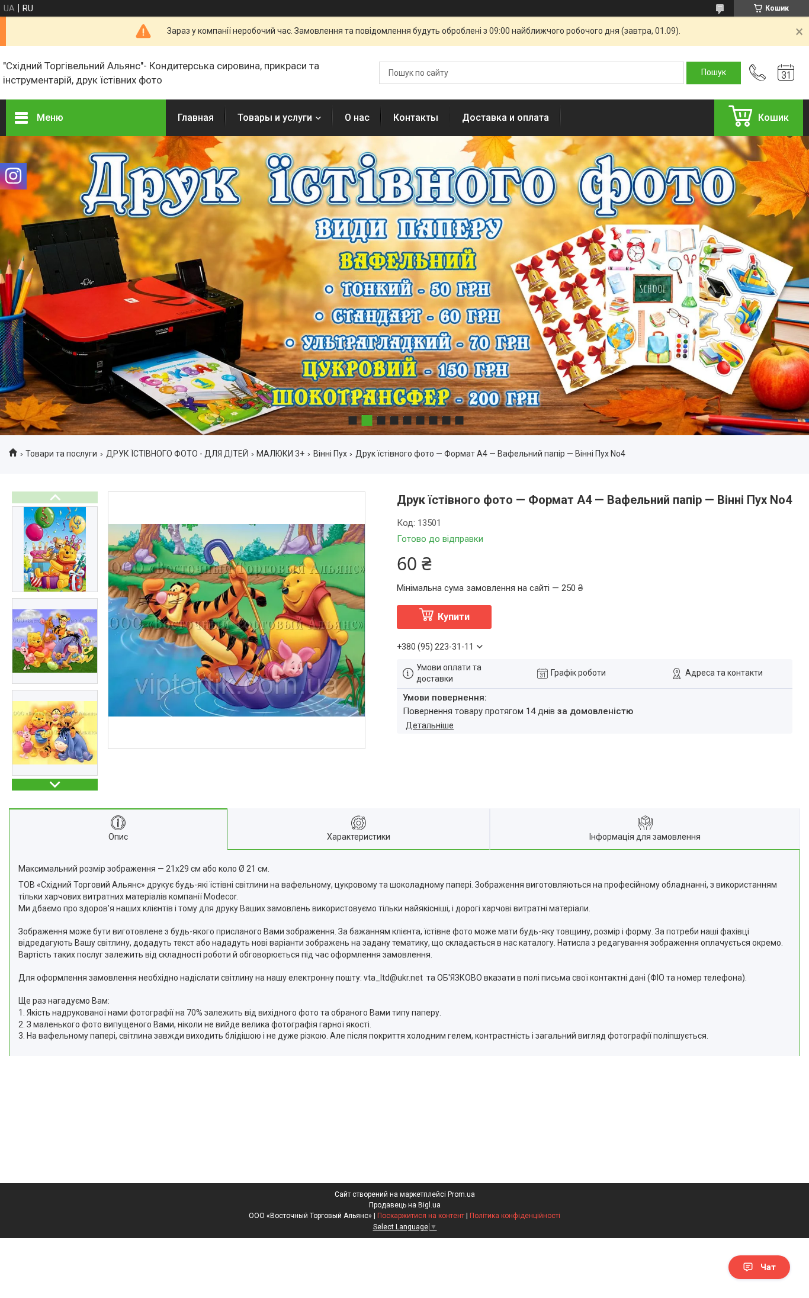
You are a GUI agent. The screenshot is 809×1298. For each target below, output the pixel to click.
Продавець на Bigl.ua (405, 1205)
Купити (454, 616)
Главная (196, 117)
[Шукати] (713, 73)
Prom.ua (461, 1194)
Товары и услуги (274, 117)
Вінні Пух (330, 453)
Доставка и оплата (505, 117)
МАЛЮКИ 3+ (280, 453)
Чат (768, 1267)
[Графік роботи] (786, 73)
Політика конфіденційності (515, 1216)
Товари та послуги (61, 453)
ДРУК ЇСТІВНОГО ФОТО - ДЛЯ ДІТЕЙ (177, 453)
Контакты (415, 117)
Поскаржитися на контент (420, 1216)
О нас (357, 117)
